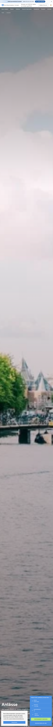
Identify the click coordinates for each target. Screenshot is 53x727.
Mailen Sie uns (43, 5)
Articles (49, 9)
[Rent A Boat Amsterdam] (8, 5)
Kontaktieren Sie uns (41, 723)
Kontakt (17, 5)
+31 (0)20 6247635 (40, 1)
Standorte (36, 9)
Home (3, 12)
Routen (43, 9)
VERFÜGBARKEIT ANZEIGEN (40, 719)
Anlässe (18, 9)
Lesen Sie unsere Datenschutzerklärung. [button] (14, 718)
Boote (12, 9)
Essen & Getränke (27, 9)
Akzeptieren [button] (14, 722)
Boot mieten (5, 9)
